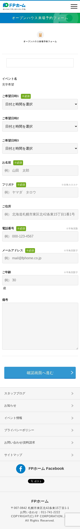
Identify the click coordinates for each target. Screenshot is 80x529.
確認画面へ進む (40, 373)
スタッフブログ (14, 393)
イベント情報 (13, 418)
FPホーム (40, 501)
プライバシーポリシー (19, 430)
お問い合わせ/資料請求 (19, 442)
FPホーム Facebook (46, 468)
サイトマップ (13, 455)
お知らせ (10, 405)
